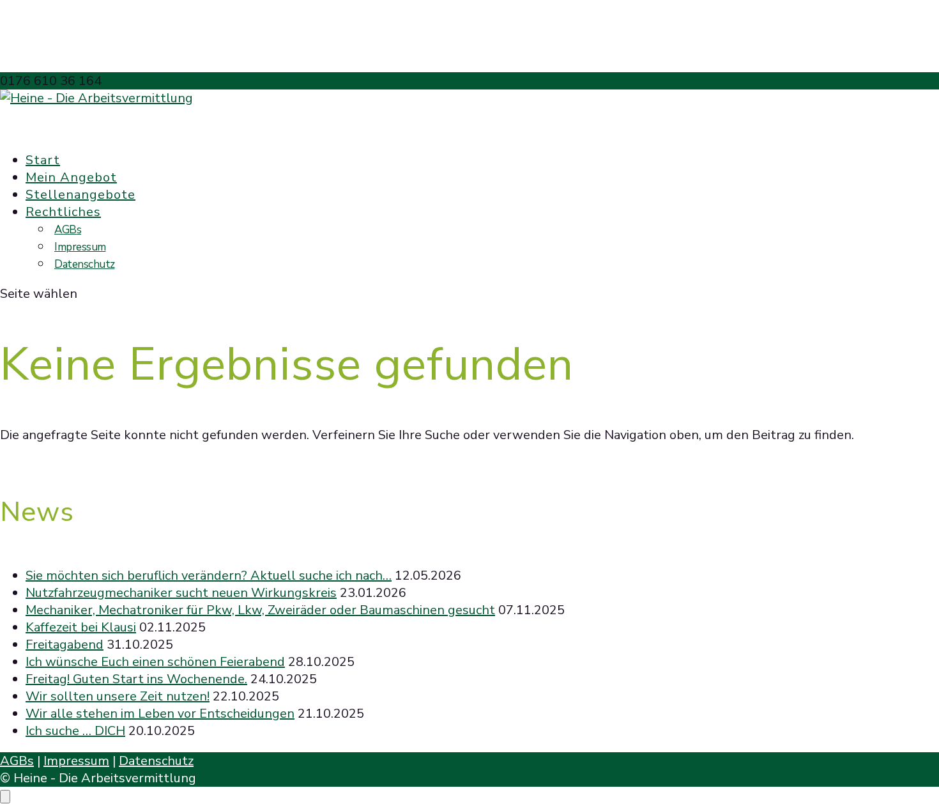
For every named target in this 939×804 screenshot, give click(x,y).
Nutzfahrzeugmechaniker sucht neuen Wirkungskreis (181, 592)
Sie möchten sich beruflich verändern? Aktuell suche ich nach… (209, 575)
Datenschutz (84, 264)
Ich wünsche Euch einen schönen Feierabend (155, 661)
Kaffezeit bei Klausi (81, 627)
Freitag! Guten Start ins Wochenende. (136, 679)
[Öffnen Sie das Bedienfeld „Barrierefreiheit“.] (5, 796)
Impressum (80, 247)
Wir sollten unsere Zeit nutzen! (118, 696)
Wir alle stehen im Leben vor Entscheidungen (160, 713)
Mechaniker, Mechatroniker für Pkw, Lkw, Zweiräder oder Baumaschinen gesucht (260, 610)
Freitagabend (64, 644)
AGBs (67, 229)
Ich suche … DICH (75, 730)
